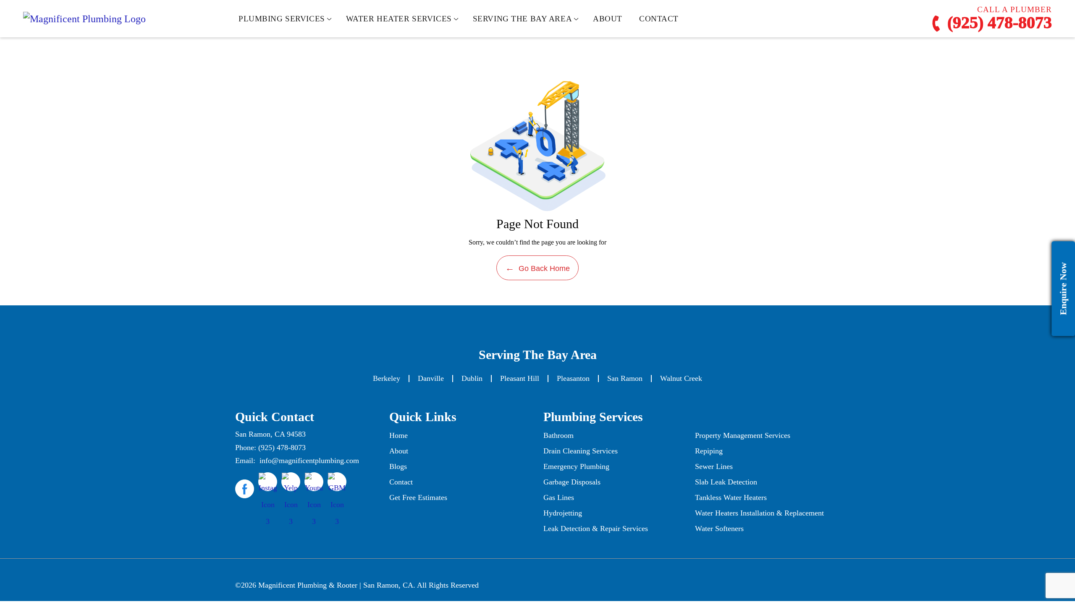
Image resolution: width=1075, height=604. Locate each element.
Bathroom (558, 435)
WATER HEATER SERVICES (399, 19)
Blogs (398, 466)
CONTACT (659, 19)
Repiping (709, 451)
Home (398, 435)
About (398, 451)
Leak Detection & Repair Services (595, 528)
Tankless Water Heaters (731, 497)
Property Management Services (742, 435)
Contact (401, 482)
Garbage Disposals (571, 482)
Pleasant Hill (519, 378)
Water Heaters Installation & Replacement (759, 513)
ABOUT (607, 19)
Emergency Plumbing (576, 466)
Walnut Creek (681, 378)
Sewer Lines (714, 466)
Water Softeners (719, 528)
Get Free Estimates (418, 497)
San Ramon (624, 378)
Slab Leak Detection (726, 482)
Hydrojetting (562, 513)
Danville (431, 378)
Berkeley (386, 378)
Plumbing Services (282, 19)
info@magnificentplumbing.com (309, 460)
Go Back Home (537, 268)
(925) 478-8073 (997, 23)
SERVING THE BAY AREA (522, 19)
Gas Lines (558, 497)
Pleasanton (573, 378)
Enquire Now (1063, 288)
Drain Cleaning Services (580, 451)
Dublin (471, 378)
